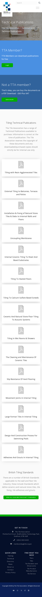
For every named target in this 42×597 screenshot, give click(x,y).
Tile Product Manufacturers (31, 570)
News (10, 564)
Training (10, 556)
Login (7, 65)
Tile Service (31, 574)
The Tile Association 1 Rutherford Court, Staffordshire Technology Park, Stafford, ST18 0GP (21, 534)
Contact (10, 570)
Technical (10, 558)
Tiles (31, 561)
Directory (10, 561)
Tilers (31, 558)
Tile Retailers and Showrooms (31, 565)
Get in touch (9, 99)
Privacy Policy (10, 572)
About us (10, 567)
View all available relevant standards (21, 497)
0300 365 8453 (23, 540)
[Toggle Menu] (37, 9)
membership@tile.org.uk (23, 544)
